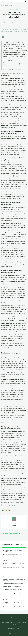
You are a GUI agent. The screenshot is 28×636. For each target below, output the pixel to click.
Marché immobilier (9, 5)
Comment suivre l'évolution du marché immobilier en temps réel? (14, 580)
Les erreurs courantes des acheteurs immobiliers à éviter (13, 594)
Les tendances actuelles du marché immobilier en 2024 (13, 575)
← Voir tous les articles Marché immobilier (11, 533)
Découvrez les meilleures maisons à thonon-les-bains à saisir (13, 564)
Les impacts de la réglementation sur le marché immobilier (12, 603)
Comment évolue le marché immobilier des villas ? (13, 606)
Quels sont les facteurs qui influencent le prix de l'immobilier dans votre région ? (13, 555)
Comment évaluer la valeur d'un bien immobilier (13, 583)
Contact (18, 628)
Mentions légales (11, 628)
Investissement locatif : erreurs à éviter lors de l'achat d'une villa (13, 568)
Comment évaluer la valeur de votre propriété (12, 571)
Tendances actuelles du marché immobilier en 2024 (13, 586)
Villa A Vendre (14, 618)
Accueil (2, 5)
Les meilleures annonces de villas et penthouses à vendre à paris (13, 590)
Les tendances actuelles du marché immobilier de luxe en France (14, 599)
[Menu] (25, 1)
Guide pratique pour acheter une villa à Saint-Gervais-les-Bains (14, 559)
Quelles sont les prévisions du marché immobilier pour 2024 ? (13, 551)
